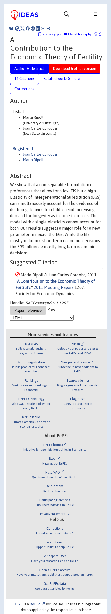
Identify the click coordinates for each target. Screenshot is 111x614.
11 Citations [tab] (24, 79)
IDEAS (17, 604)
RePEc (35, 604)
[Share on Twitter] (22, 28)
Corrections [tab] (24, 89)
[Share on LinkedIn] (38, 28)
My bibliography (79, 34)
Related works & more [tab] (61, 79)
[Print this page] (48, 28)
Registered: (23, 148)
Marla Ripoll (33, 160)
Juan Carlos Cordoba (40, 154)
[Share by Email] (43, 28)
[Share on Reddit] (33, 28)
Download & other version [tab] (74, 68)
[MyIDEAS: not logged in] (97, 34)
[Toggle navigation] (66, 15)
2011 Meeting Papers (54, 287)
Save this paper (51, 34)
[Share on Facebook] (28, 28)
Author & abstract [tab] (29, 68)
